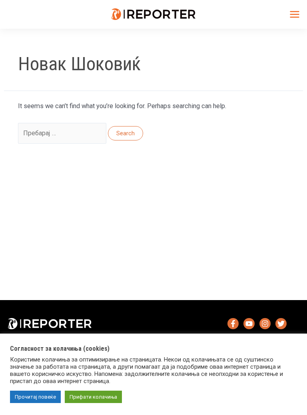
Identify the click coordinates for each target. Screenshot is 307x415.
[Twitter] (281, 323)
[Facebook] (233, 323)
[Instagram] (265, 323)
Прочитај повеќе (35, 397)
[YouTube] (249, 323)
